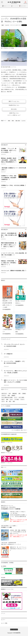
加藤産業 (13, 395)
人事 (9, 393)
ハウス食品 (17, 399)
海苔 (19, 393)
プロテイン (4, 395)
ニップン (23, 120)
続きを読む (14, 109)
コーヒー (22, 399)
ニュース (7, 25)
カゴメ (11, 399)
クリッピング (15, 5)
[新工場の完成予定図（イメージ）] (14, 58)
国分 (10, 401)
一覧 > (25, 144)
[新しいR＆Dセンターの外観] (14, 38)
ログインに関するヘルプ (14, 115)
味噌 (7, 399)
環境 (9, 120)
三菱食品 (24, 393)
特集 (9, 395)
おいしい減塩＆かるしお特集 (7, 397)
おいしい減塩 (21, 397)
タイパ (3, 401)
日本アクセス (4, 393)
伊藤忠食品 (14, 393)
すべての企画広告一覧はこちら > (19, 430)
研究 (13, 120)
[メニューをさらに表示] (2, 2)
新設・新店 (18, 120)
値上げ (3, 399)
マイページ (15, 629)
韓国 (14, 401)
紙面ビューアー (7, 5)
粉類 (2, 25)
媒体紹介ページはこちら (6, 442)
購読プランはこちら (14, 101)
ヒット (15, 397)
